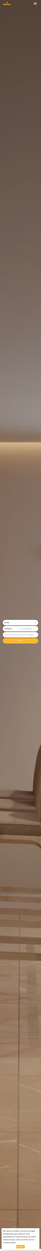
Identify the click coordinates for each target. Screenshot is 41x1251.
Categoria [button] (8, 629)
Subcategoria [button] (26, 629)
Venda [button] (6, 622)
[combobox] (20, 634)
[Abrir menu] (35, 3)
